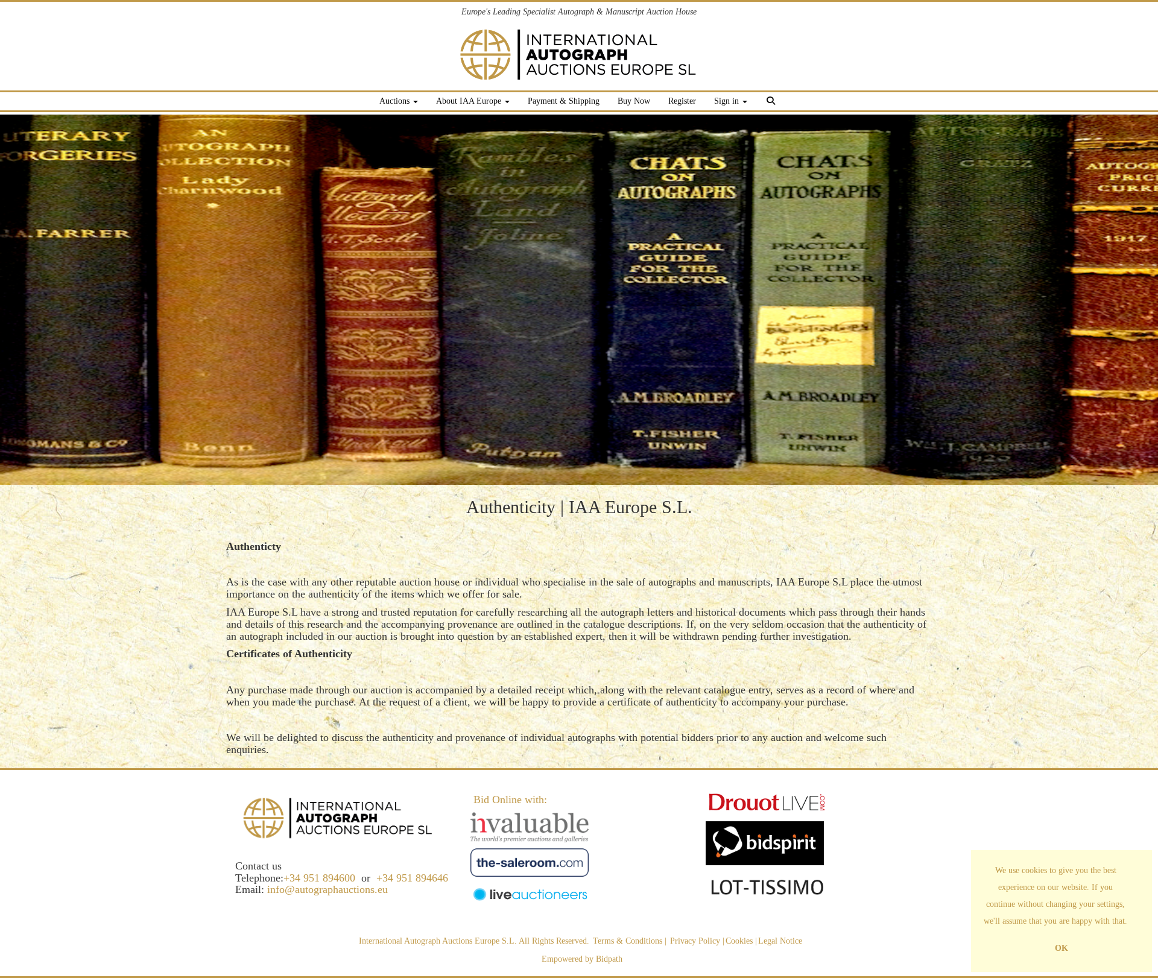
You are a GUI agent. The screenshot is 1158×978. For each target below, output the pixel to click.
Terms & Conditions (627, 940)
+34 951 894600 (319, 878)
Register (682, 101)
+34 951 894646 (412, 878)
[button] (772, 102)
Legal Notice (780, 940)
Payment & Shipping (564, 101)
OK (1061, 948)
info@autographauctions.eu (327, 889)
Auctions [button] (395, 101)
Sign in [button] (727, 101)
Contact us (258, 866)
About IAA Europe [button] (470, 101)
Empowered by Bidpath (582, 959)
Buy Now (634, 101)
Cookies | (741, 940)
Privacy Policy (695, 940)
